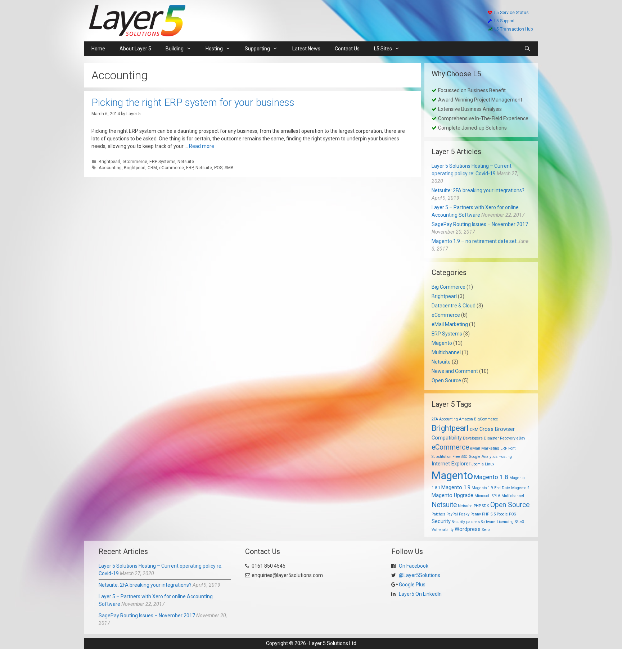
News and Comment (455, 371)
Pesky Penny (470, 514)
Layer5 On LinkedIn (420, 594)
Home (98, 48)
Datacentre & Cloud (453, 305)
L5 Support (504, 20)
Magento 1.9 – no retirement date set (474, 241)
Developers (473, 438)
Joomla (478, 464)
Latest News (306, 48)
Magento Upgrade (452, 495)
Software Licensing (497, 521)
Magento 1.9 (455, 487)
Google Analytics (483, 456)
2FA (435, 419)
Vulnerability (443, 529)
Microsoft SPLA (487, 495)
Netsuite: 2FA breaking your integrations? (478, 190)
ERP (189, 167)
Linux (489, 464)
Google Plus (411, 584)
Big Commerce (448, 287)
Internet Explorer (451, 463)
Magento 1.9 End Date (491, 488)
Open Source (446, 380)
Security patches (466, 521)
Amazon (466, 419)
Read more (201, 146)
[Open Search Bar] (527, 48)
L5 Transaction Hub (513, 29)
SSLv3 (519, 521)
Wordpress (468, 529)
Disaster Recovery (499, 438)
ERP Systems (162, 161)
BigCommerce (486, 419)
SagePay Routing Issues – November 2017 (480, 224)
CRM (152, 167)
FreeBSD (460, 456)
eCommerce (134, 161)
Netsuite (185, 161)
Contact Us (347, 48)
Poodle (502, 514)
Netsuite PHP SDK (473, 506)
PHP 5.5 (489, 514)
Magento (442, 343)
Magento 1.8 (491, 477)
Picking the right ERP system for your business (192, 102)
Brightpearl (109, 161)
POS (218, 167)
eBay (521, 438)
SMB (229, 167)
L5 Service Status (511, 12)
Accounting (110, 167)
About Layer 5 (135, 48)
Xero (486, 529)
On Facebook (413, 566)
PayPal (452, 514)
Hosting (505, 456)
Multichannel (446, 352)
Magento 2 (520, 488)
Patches (438, 514)
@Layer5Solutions (419, 575)
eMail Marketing (450, 324)
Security (441, 521)
